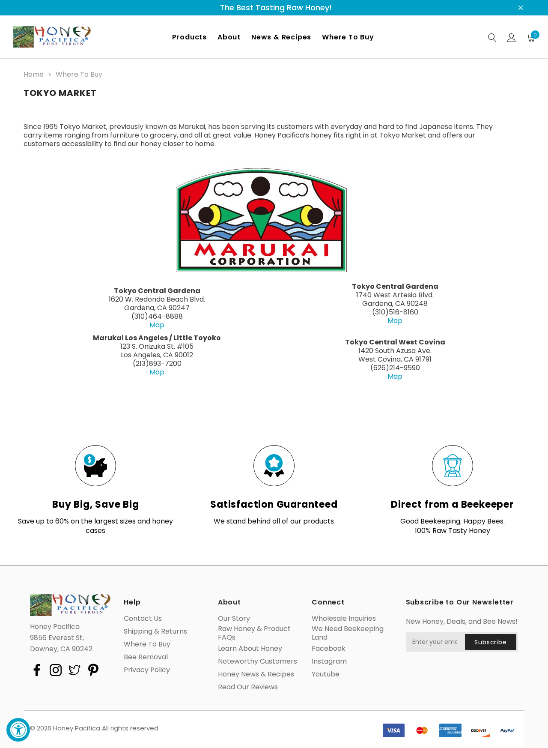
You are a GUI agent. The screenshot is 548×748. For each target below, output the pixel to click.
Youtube (326, 674)
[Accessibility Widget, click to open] (18, 730)
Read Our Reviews (248, 687)
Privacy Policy (147, 670)
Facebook (328, 648)
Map (156, 325)
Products (189, 37)
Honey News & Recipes (256, 674)
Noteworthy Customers (257, 661)
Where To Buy (147, 644)
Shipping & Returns (155, 631)
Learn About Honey (250, 648)
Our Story (234, 618)
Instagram (329, 661)
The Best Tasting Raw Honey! (276, 7)
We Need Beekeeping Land (348, 633)
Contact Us (143, 618)
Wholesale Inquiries (344, 618)
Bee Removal (146, 657)
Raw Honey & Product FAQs (254, 633)
